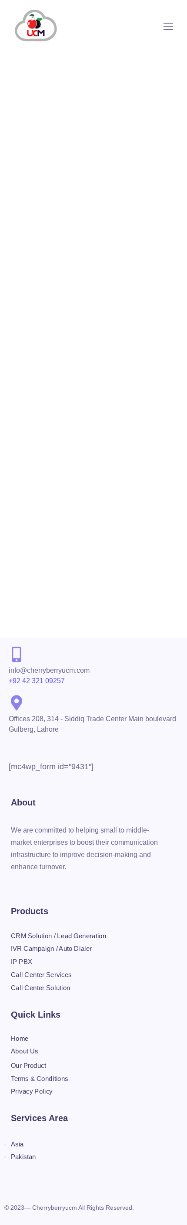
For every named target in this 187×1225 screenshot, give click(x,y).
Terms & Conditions (39, 1078)
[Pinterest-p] (85, 885)
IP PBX (21, 961)
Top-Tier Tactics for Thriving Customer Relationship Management (90, 187)
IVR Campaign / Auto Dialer (51, 948)
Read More (27, 307)
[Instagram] (32, 885)
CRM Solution (148, 172)
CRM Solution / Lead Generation (58, 935)
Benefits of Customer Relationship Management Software (81, 480)
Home (20, 1038)
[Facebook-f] (14, 885)
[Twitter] (50, 885)
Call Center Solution (96, 172)
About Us (24, 1050)
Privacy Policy (32, 1091)
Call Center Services (36, 172)
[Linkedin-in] (67, 885)
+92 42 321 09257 (37, 681)
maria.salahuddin (101, 162)
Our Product (28, 1065)
